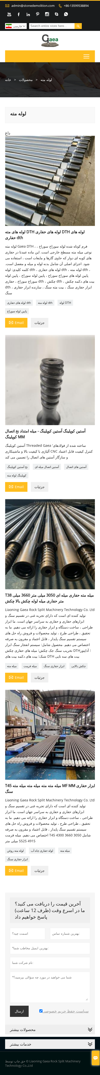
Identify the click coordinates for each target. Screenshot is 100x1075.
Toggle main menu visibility (86, 56)
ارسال (19, 1011)
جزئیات (39, 322)
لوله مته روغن (15, 851)
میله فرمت (30, 666)
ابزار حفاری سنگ (54, 666)
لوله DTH (65, 303)
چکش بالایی (78, 666)
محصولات (26, 79)
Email (16, 322)
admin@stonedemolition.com (33, 5)
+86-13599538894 (76, 5)
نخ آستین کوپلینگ (17, 467)
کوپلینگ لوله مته (16, 475)
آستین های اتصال (76, 467)
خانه (8, 79)
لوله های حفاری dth (19, 303)
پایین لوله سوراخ (17, 311)
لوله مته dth (45, 303)
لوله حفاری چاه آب (42, 851)
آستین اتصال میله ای (47, 467)
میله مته (12, 666)
